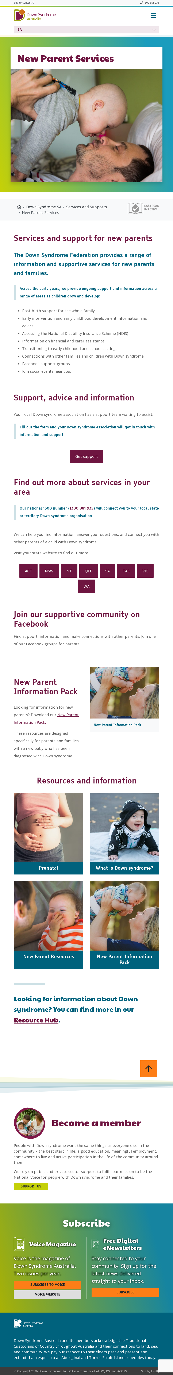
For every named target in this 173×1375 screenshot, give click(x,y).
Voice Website (47, 1294)
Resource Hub (36, 1019)
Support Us (31, 1186)
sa (20, 30)
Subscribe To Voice (47, 1285)
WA (86, 586)
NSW (49, 570)
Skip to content (23, 2)
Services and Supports (86, 206)
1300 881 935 (151, 2)
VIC (145, 570)
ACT (28, 570)
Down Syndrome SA (43, 206)
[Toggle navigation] (153, 15)
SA (107, 570)
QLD (89, 570)
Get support (86, 456)
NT (69, 570)
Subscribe (125, 1292)
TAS (126, 570)
